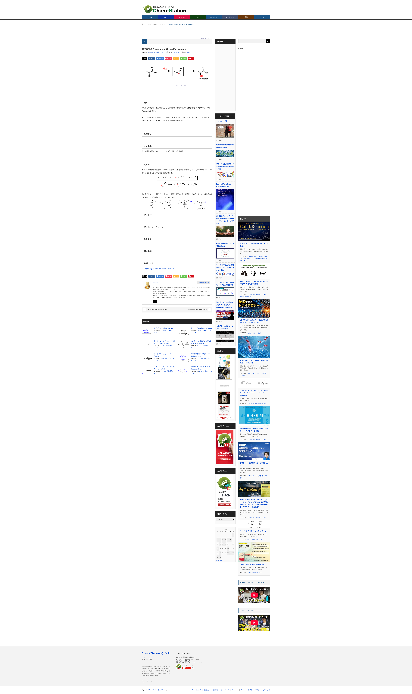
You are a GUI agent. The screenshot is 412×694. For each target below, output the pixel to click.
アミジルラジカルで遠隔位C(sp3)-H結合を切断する (225, 283)
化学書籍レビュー (257, 573)
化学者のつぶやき (253, 256)
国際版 (250, 690)
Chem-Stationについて (194, 690)
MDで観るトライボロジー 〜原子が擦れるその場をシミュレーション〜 (254, 321)
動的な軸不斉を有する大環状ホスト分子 (225, 244)
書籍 (246, 17)
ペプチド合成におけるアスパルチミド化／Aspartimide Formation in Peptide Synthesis (254, 393)
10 (220, 544)
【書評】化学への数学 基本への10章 (252, 564)
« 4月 (217, 560)
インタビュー (214, 17)
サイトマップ (225, 690)
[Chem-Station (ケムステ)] (164, 9)
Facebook (235, 690)
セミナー (255, 476)
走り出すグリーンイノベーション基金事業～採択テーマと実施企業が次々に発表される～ (225, 220)
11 (222, 544)
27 (228, 553)
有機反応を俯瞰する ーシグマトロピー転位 (224, 327)
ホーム (150, 17)
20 (228, 548)
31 (220, 557)
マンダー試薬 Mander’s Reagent (158, 309)
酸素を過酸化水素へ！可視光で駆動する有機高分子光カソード (254, 362)
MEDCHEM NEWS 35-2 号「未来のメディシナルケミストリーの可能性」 (254, 430)
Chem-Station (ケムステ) (156, 655)
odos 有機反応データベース (158, 52)
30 (217, 557)
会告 (260, 476)
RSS (151, 681)
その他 (249, 573)
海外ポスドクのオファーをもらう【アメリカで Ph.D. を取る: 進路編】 (254, 283)
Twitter (243, 690)
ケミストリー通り (222, 121)
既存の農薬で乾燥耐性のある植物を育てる (225, 146)
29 (233, 553)
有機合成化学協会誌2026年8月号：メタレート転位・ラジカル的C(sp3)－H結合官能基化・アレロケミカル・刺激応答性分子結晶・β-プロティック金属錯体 (254, 503)
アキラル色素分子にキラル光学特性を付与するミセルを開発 (225, 166)
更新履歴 (215, 690)
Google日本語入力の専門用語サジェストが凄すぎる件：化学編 (225, 267)
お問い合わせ (266, 690)
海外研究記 (247, 296)
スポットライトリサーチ (255, 373)
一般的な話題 (251, 294)
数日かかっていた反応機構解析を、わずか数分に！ (254, 245)
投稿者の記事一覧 (203, 282)
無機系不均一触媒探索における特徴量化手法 (254, 464)
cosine (189, 52)
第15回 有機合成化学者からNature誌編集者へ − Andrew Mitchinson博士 (225, 304)
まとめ (262, 17)
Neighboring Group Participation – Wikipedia (159, 269)
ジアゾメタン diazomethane (163, 328)
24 (220, 553)
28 (230, 553)
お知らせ (206, 690)
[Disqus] (177, 405)
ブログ (166, 17)
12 (225, 544)
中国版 (257, 690)
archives (250, 476)
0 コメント (177, 52)
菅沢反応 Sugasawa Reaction (197, 309)
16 (217, 548)
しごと (198, 17)
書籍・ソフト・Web (253, 258)
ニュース (182, 17)
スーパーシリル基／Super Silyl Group (253, 531)
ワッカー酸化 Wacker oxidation (201, 328)
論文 (259, 333)
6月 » (221, 560)
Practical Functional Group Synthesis (223, 185)
